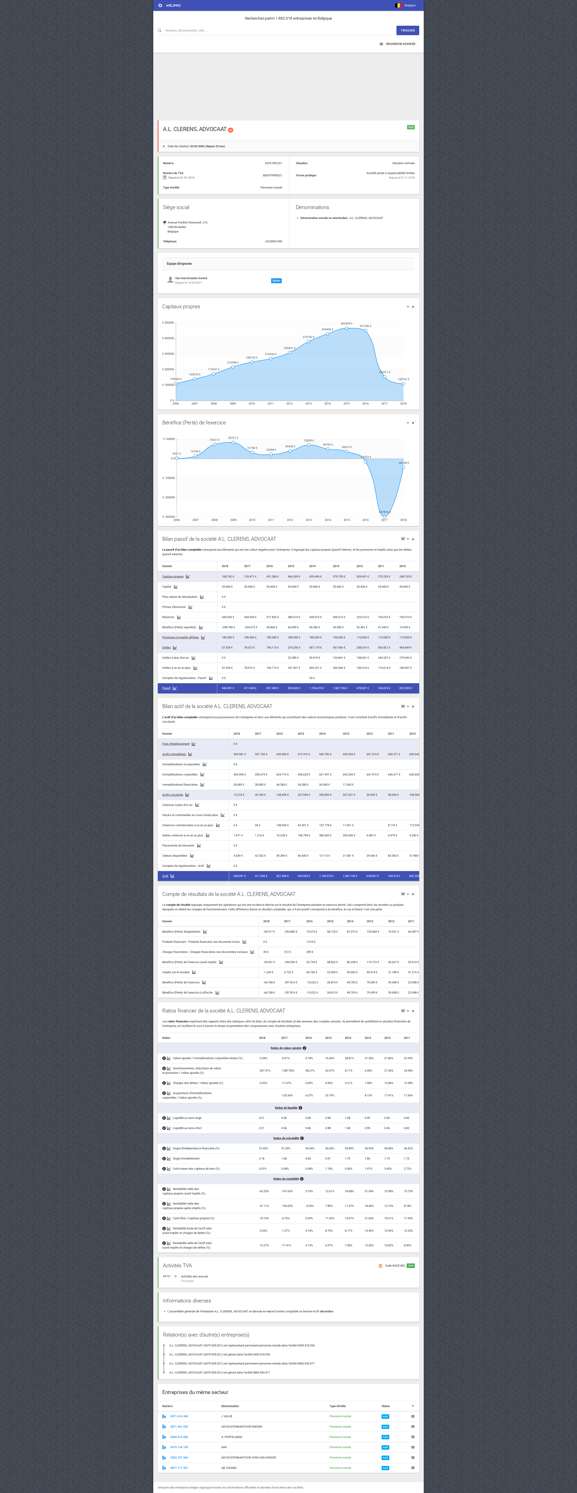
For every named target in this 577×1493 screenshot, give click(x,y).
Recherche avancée (400, 44)
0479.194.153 (179, 1447)
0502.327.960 (179, 1457)
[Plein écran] (403, 539)
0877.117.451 (179, 1468)
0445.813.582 (179, 1437)
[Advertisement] (288, 84)
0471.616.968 (179, 1416)
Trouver (408, 30)
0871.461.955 (179, 1426)
